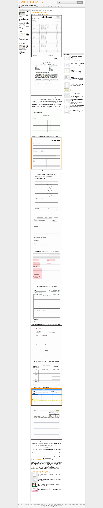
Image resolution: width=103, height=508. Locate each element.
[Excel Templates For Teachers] (66, 113)
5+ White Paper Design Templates (77, 105)
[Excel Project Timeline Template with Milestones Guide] (22, 36)
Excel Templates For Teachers (76, 110)
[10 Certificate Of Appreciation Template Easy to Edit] (67, 59)
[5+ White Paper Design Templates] (67, 108)
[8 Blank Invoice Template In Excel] (67, 86)
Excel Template (79, 504)
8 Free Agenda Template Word (44, 477)
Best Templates (65, 504)
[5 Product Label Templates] (34, 486)
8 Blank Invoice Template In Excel (77, 82)
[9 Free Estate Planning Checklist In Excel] (67, 91)
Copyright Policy (28, 6)
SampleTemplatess (31, 1)
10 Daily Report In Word (41, 459)
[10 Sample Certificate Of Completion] (67, 72)
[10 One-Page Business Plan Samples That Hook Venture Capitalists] (22, 14)
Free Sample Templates (50, 505)
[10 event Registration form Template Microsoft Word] (66, 79)
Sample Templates (38, 10)
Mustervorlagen (59, 505)
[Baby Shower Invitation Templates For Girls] (35, 491)
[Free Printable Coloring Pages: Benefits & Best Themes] (22, 25)
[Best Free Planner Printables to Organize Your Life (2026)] (22, 48)
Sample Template (72, 504)
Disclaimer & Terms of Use (51, 6)
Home (22, 6)
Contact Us (42, 6)
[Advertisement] (73, 30)
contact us (33, 469)
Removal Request (61, 6)
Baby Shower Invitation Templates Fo (45, 488)
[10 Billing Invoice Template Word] (34, 476)
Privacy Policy (36, 6)
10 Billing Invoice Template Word (44, 472)
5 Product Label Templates (43, 483)
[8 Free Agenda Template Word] (34, 481)
